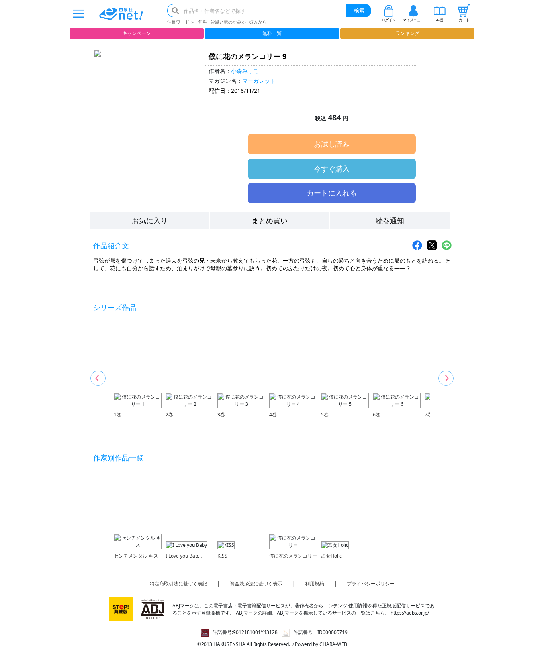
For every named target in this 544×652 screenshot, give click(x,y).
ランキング (407, 33)
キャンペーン (136, 33)
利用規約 (314, 583)
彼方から (258, 22)
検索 (359, 10)
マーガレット (259, 80)
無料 (202, 22)
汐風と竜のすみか (228, 22)
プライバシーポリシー (371, 583)
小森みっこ (245, 71)
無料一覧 (272, 33)
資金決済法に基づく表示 (256, 583)
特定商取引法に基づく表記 (178, 583)
